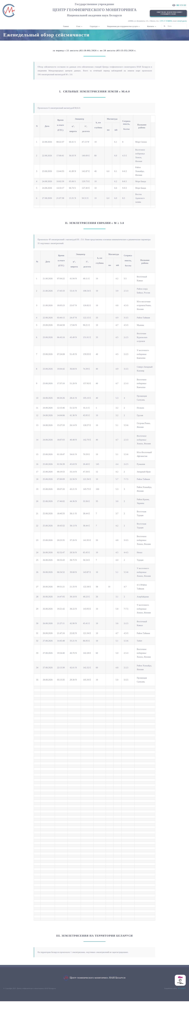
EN (181, 5)
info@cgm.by (182, 21)
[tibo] (180, 976)
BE (185, 5)
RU (178, 5)
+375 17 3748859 (165, 21)
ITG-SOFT (182, 988)
